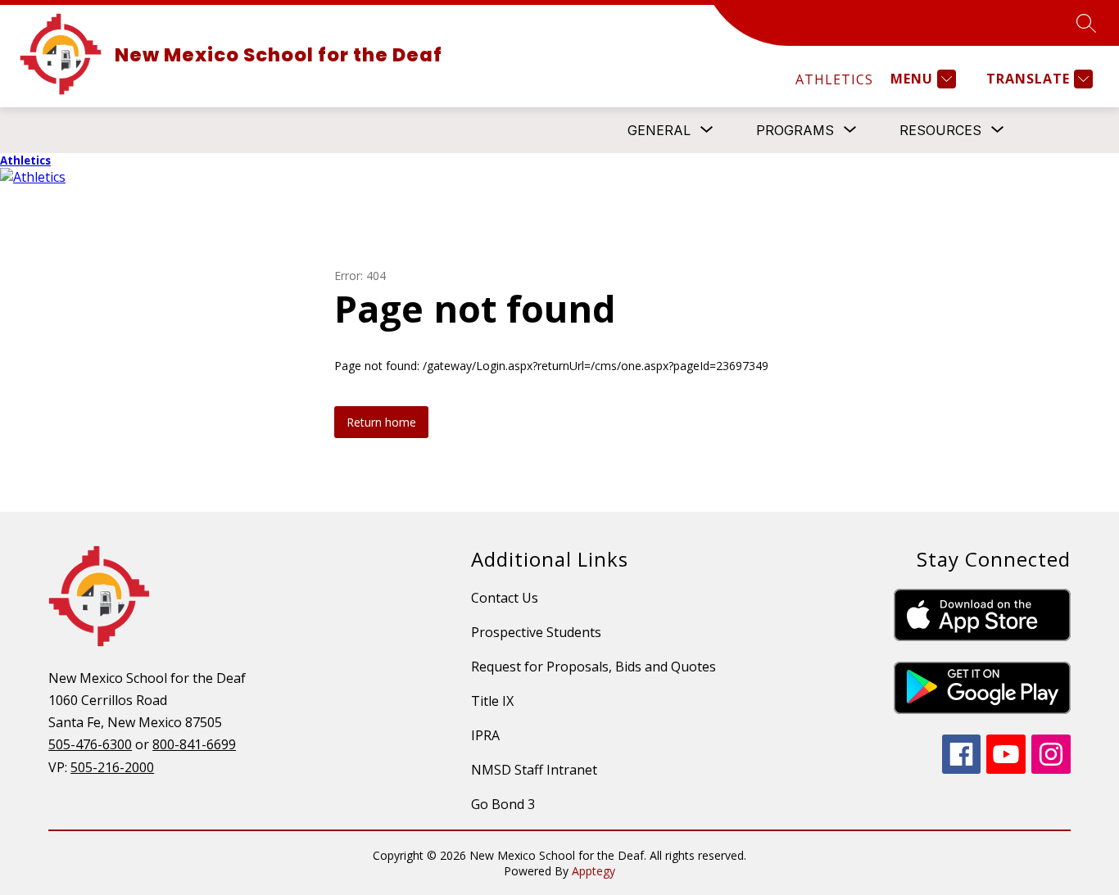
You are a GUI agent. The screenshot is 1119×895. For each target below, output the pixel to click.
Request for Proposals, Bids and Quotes (593, 667)
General (659, 130)
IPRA (485, 735)
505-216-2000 (112, 767)
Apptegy (593, 871)
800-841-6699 (194, 744)
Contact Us (504, 598)
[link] (834, 79)
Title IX (492, 701)
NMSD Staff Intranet (534, 770)
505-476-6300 (90, 744)
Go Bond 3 (503, 804)
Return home (381, 422)
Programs (795, 130)
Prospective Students (536, 632)
